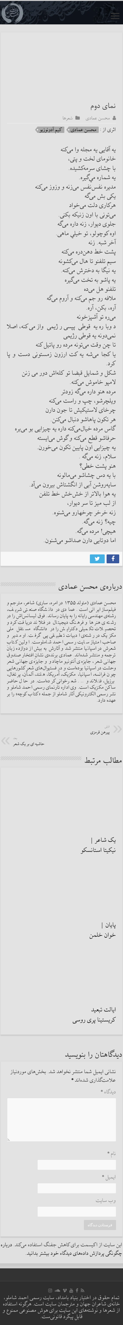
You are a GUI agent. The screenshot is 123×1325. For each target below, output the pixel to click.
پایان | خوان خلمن (103, 930)
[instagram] (50, 1290)
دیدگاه (108, 1092)
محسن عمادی (98, 118)
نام (111, 1154)
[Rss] (82, 1290)
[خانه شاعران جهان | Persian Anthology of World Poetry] (61, 12)
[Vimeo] (64, 1290)
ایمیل (109, 1177)
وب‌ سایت (106, 1201)
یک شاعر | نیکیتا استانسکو (98, 845)
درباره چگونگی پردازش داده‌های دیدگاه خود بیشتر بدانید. (61, 1249)
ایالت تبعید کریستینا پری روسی (94, 1015)
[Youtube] (71, 1290)
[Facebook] (77, 1290)
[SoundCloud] (57, 1290)
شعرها (68, 118)
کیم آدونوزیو (51, 130)
